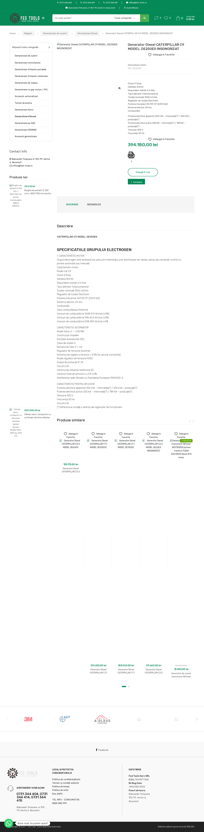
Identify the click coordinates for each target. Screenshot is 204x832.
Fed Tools (31, 826)
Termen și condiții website (65, 783)
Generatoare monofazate (27, 62)
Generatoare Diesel (87, 33)
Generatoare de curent (55, 33)
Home (13, 33)
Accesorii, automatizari (26, 96)
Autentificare (132, 8)
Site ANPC (57, 794)
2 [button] (128, 686)
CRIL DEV (190, 826)
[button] (119, 88)
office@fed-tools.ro (138, 2)
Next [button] (196, 718)
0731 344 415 (112, 2)
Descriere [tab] (72, 204)
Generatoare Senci (24, 109)
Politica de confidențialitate (66, 779)
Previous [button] (7, 718)
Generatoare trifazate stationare (31, 76)
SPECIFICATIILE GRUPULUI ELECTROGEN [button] (94, 250)
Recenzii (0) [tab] (94, 204)
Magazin (28, 33)
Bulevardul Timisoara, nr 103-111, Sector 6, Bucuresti (91, 8)
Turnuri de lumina (23, 103)
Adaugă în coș (143, 172)
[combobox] (80, 18)
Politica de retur (60, 790)
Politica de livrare (60, 786)
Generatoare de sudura (26, 83)
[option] (90, 67)
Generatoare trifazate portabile (30, 69)
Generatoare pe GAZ (25, 123)
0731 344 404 (66, 2)
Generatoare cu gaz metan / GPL (31, 89)
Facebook (103, 750)
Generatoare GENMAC (26, 129)
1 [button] (124, 686)
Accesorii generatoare (26, 136)
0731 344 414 (89, 2)
